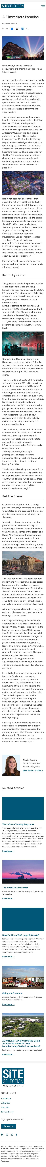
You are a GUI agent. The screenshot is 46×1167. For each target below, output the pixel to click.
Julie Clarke (12, 1156)
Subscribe (8, 1126)
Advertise (5, 1103)
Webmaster (5, 1161)
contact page (6, 1158)
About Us (5, 1107)
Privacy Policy (7, 1112)
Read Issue (7, 1004)
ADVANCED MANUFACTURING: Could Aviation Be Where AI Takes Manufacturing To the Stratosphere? (21, 1043)
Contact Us (6, 1098)
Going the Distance (12, 993)
